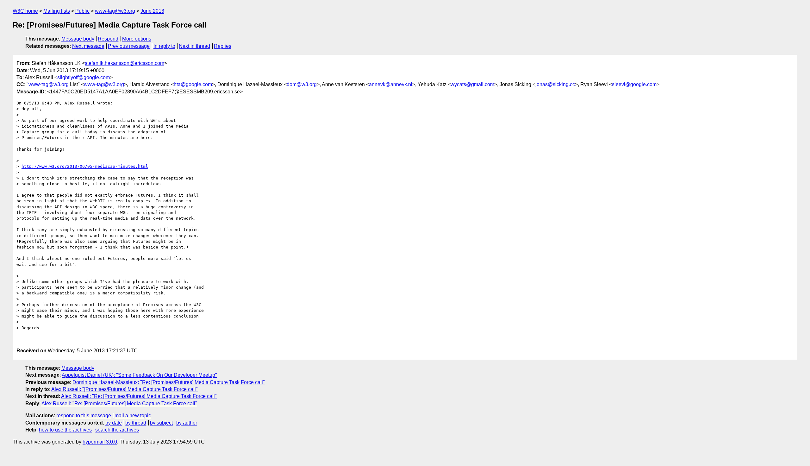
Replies (222, 46)
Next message (88, 46)
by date (113, 422)
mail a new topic (133, 415)
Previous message (129, 46)
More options (136, 38)
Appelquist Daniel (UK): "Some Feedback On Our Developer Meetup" (139, 375)
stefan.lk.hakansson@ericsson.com (124, 63)
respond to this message (83, 415)
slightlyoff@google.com (83, 77)
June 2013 (152, 11)
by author (186, 422)
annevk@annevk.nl (390, 84)
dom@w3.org (302, 84)
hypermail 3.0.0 (100, 441)
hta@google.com (193, 84)
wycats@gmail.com (472, 84)
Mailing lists (56, 11)
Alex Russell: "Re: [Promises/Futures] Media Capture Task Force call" (139, 396)
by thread (135, 422)
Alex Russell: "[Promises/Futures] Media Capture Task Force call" (124, 389)
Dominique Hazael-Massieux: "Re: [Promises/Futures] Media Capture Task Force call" (168, 382)
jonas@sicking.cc (555, 84)
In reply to (164, 46)
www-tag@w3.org (115, 11)
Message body (77, 38)
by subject (161, 422)
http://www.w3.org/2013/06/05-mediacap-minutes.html (85, 166)
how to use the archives (65, 429)
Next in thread (194, 46)
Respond (108, 38)
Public (82, 11)
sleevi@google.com (634, 84)
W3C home (25, 11)
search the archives (117, 429)
